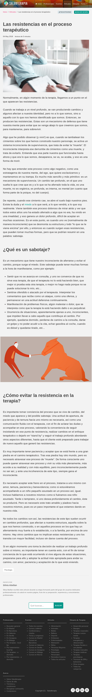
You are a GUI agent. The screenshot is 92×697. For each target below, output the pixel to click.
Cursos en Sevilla (35, 647)
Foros (83, 4)
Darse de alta (12, 681)
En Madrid (10, 628)
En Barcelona (12, 631)
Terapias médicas (80, 652)
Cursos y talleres (35, 628)
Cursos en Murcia (35, 655)
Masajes (76, 628)
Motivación (55, 643)
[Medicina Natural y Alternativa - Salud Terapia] (15, 3)
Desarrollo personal (80, 626)
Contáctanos (11, 691)
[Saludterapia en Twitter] (77, 690)
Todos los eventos (36, 626)
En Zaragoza (11, 638)
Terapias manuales (80, 650)
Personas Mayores (58, 647)
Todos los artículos (58, 659)
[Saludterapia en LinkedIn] (82, 690)
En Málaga (11, 640)
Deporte (54, 636)
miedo (28, 204)
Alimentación (56, 626)
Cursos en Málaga (36, 652)
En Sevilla (10, 636)
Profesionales (49, 4)
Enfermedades (56, 640)
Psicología (8, 570)
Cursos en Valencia (36, 645)
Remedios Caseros (58, 657)
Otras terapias (78, 664)
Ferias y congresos (36, 636)
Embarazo (55, 638)
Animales (54, 628)
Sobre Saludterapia (14, 679)
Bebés (53, 631)
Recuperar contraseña (15, 689)
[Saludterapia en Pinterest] (87, 690)
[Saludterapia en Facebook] (73, 690)
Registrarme (65, 12)
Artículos (67, 4)
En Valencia (11, 633)
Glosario (76, 4)
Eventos (59, 4)
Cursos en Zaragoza (36, 650)
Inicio (5, 12)
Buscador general (13, 626)
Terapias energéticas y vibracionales (78, 640)
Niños (53, 645)
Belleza (54, 633)
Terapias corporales (80, 631)
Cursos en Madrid (35, 638)
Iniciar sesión (82, 12)
